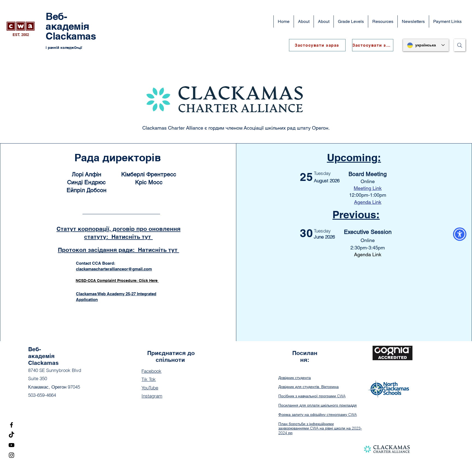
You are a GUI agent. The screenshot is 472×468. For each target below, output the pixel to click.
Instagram (151, 396)
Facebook (151, 371)
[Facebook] (11, 424)
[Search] (459, 45)
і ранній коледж (60, 47)
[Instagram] (11, 455)
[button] (324, 21)
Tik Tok (148, 379)
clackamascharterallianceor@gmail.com (114, 269)
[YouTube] (11, 445)
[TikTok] (11, 435)
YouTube (149, 388)
